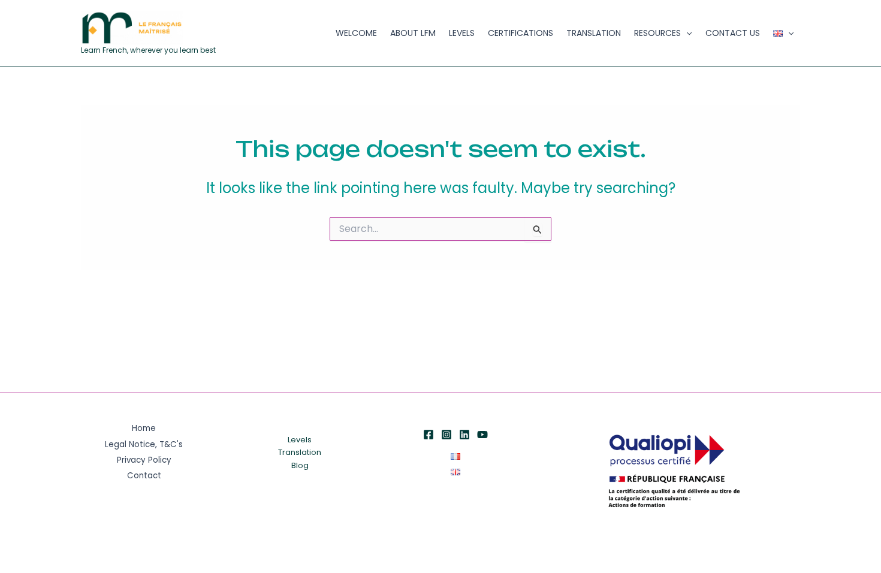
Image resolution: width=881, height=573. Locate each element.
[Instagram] (446, 434)
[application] (686, 33)
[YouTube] (482, 434)
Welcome (356, 33)
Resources (657, 33)
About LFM (413, 33)
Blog (300, 465)
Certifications (520, 33)
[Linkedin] (464, 434)
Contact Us (732, 33)
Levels (462, 33)
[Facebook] (428, 434)
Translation (593, 33)
